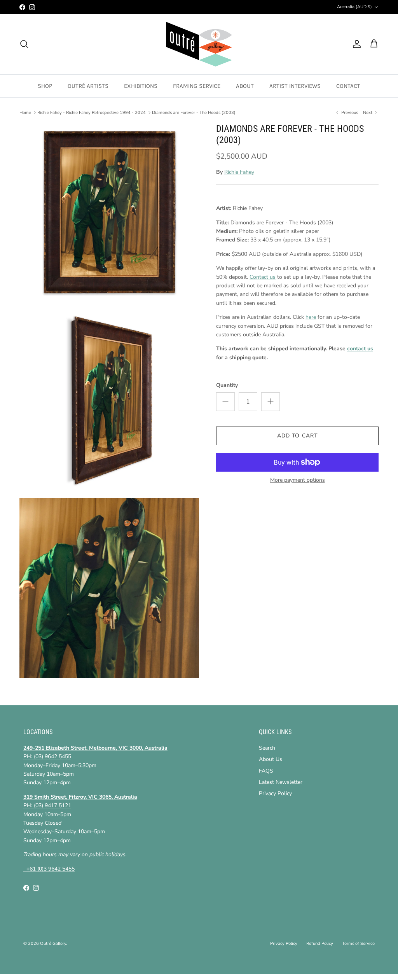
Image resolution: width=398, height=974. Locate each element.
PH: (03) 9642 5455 (47, 756)
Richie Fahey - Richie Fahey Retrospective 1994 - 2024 (91, 112)
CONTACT (348, 85)
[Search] (24, 44)
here (310, 317)
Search (267, 748)
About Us (270, 759)
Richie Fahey (239, 172)
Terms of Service (358, 943)
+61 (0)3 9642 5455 (49, 869)
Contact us (263, 277)
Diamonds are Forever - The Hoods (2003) (194, 112)
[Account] (355, 44)
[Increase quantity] (270, 401)
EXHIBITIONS (140, 85)
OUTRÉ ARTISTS (88, 85)
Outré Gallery (53, 943)
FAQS (266, 771)
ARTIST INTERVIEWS (295, 85)
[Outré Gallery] (199, 44)
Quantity (227, 385)
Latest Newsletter (280, 782)
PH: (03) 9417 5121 (47, 805)
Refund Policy (319, 943)
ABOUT (245, 85)
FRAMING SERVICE (196, 85)
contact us (360, 348)
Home (25, 112)
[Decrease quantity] (225, 401)
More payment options (297, 480)
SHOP (45, 85)
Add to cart (297, 435)
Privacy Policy (275, 793)
